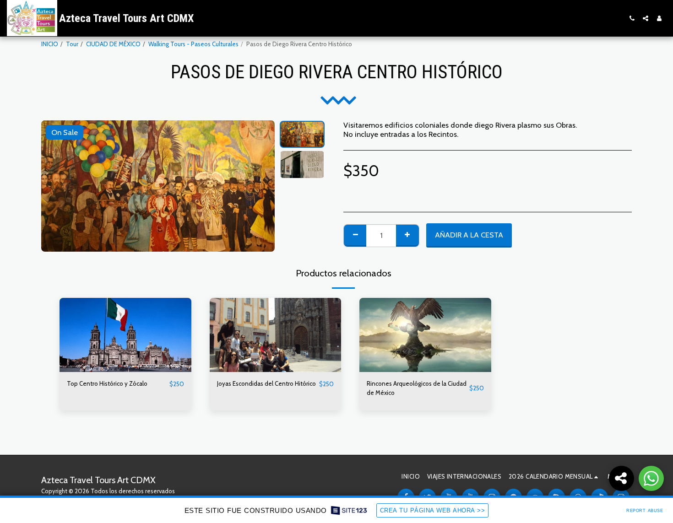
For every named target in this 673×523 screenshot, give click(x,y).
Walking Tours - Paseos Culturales (193, 44)
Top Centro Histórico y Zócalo (107, 383)
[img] (125, 335)
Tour (72, 44)
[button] (631, 18)
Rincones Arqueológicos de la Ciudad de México (417, 388)
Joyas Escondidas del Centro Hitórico (266, 383)
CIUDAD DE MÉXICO (113, 44)
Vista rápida (125, 369)
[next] (260, 186)
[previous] (56, 186)
